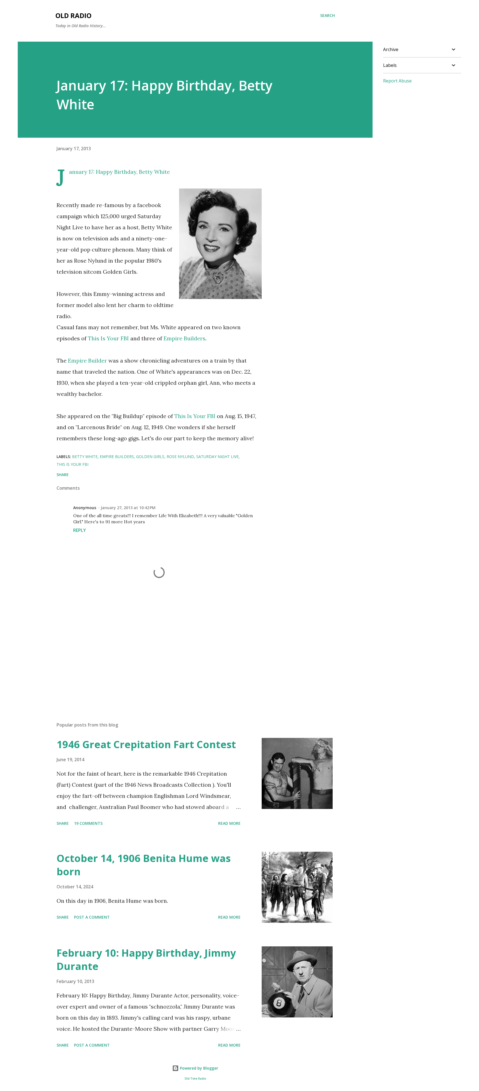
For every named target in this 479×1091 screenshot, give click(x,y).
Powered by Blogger (198, 1068)
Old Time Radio (195, 1078)
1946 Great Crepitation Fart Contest (146, 744)
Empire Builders (184, 338)
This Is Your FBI (108, 338)
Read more (229, 823)
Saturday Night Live (217, 456)
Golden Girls (150, 456)
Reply (79, 530)
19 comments (88, 823)
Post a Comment (92, 917)
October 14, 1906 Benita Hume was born (144, 864)
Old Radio (73, 15)
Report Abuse (397, 81)
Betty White (154, 171)
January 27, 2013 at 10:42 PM (128, 507)
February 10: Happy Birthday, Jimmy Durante (146, 959)
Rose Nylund (180, 456)
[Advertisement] (150, 653)
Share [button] (63, 474)
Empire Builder (87, 360)
